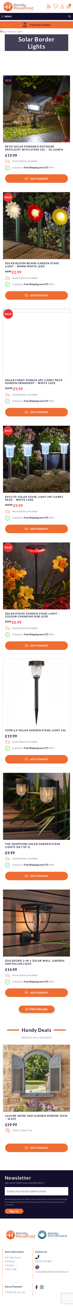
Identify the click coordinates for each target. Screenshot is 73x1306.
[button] (36, 178)
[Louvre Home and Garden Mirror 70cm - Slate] (36, 1078)
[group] (36, 24)
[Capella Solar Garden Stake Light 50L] (36, 692)
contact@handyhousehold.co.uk (51, 1271)
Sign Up (14, 1211)
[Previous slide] (8, 1094)
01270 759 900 (43, 1261)
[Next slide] (64, 1094)
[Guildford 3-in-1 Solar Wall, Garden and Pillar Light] (36, 923)
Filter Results (39, 1009)
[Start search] (69, 16)
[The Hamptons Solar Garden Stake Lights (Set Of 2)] (36, 806)
